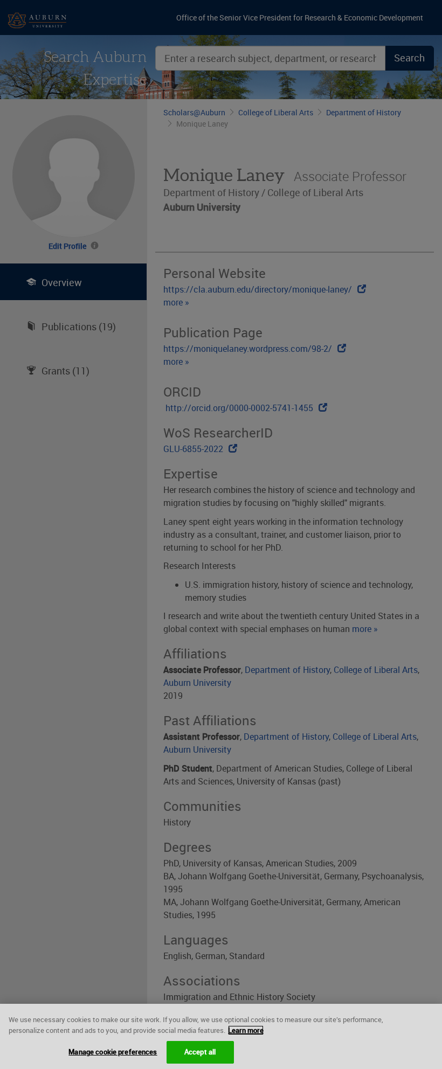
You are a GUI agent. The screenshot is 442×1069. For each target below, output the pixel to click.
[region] (221, 1036)
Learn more (246, 1030)
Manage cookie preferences (112, 1052)
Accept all (200, 1052)
